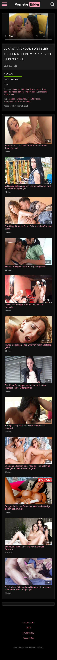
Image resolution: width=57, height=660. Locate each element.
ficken (32, 89)
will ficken (27, 102)
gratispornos (9, 102)
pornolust (27, 92)
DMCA (28, 628)
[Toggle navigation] (4, 4)
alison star (16, 89)
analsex (11, 99)
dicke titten (25, 89)
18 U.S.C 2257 (28, 623)
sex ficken (18, 102)
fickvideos (36, 99)
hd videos (13, 92)
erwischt (19, 99)
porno (20, 92)
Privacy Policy (28, 633)
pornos (34, 92)
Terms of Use (28, 638)
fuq (37, 89)
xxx (12, 95)
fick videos (27, 99)
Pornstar (7, 95)
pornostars (42, 92)
